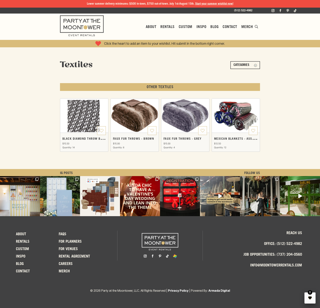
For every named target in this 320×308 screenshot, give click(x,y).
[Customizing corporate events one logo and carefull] (180, 196)
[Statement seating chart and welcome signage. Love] (60, 196)
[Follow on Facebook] (280, 11)
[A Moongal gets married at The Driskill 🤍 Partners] (260, 196)
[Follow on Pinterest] (288, 11)
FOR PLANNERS (70, 241)
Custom (185, 27)
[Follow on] (175, 256)
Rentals (167, 27)
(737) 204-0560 (289, 254)
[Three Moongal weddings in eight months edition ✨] (140, 196)
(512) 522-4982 (289, 244)
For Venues (68, 249)
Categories (241, 65)
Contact (230, 27)
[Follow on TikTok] (295, 11)
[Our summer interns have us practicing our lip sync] (220, 196)
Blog (214, 27)
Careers (66, 264)
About (151, 27)
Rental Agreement (74, 256)
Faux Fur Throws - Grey (183, 138)
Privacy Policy (178, 290)
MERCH (247, 27)
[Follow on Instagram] (273, 11)
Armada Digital (219, 290)
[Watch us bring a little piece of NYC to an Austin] (300, 196)
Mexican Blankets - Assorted (237, 138)
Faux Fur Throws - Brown (133, 138)
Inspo (201, 27)
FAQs (62, 234)
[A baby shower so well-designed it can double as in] (20, 196)
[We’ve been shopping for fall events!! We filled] (100, 196)
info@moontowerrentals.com (276, 265)
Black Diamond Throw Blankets (88, 138)
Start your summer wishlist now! (214, 3)
